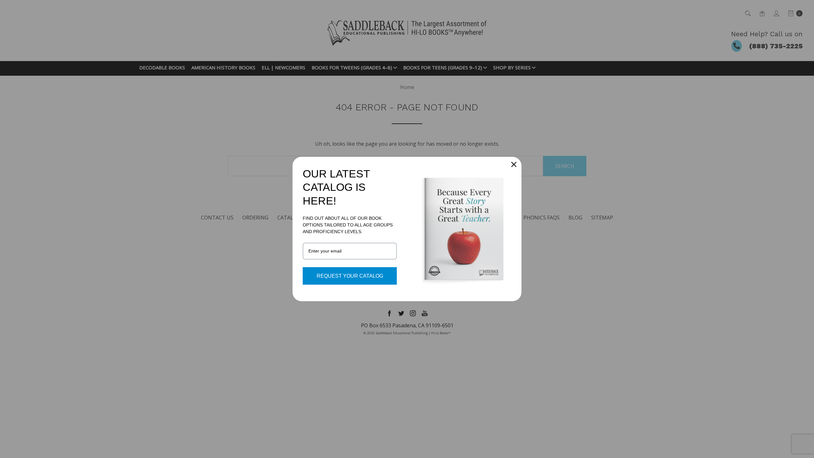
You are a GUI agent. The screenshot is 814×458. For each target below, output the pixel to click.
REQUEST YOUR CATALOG (350, 276)
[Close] (513, 164)
